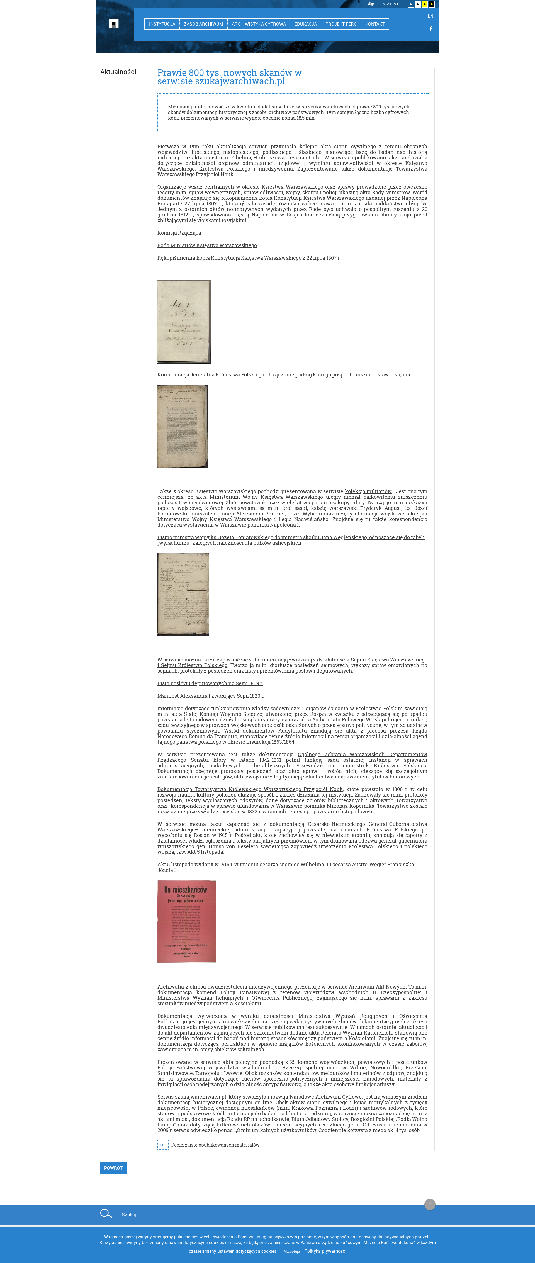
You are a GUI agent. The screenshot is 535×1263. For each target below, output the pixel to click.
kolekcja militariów (368, 491)
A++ (397, 3)
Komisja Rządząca (179, 232)
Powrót (113, 1168)
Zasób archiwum (203, 24)
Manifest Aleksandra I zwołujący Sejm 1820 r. (210, 695)
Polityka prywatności (325, 1251)
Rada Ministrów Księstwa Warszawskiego (207, 245)
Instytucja (162, 24)
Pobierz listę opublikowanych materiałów (215, 1145)
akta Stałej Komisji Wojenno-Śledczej (217, 713)
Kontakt (375, 24)
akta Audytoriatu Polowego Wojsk (340, 719)
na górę (430, 1205)
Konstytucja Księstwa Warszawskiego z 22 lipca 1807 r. (276, 257)
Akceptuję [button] (292, 1251)
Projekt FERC (341, 24)
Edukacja (306, 24)
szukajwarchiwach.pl (200, 1096)
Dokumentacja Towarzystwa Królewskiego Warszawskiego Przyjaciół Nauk (250, 789)
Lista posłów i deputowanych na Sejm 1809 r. (210, 683)
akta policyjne (240, 1061)
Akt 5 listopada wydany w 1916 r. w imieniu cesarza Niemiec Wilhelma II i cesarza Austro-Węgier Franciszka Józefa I (285, 867)
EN (430, 16)
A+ (389, 3)
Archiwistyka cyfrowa (259, 24)
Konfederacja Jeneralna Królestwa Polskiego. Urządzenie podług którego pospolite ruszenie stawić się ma (283, 374)
